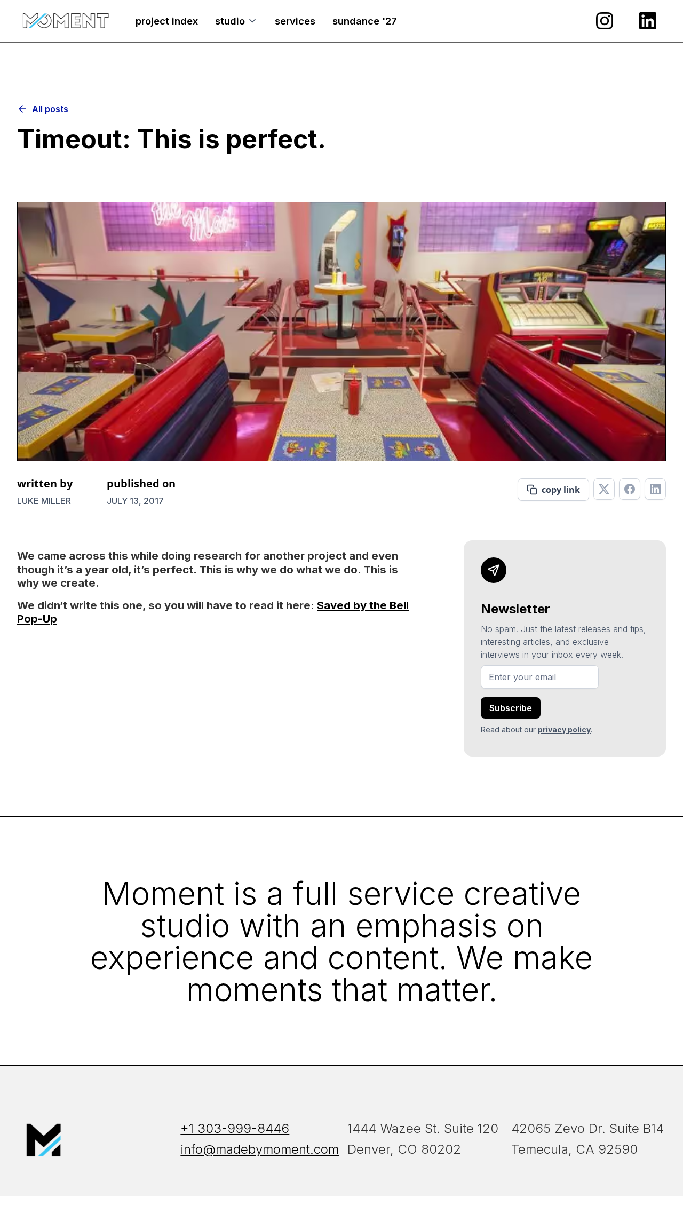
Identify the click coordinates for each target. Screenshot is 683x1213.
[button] (236, 21)
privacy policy (564, 729)
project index (167, 21)
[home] (65, 21)
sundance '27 (364, 21)
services (295, 21)
